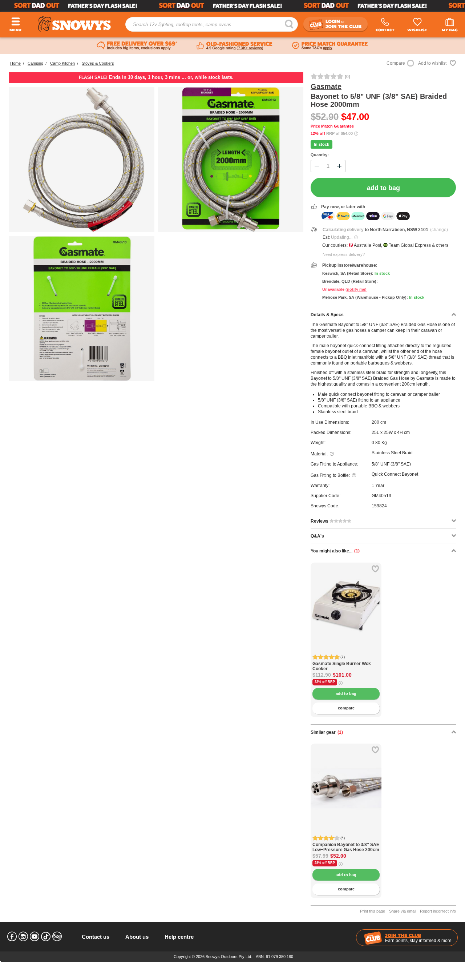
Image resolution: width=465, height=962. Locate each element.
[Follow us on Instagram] (23, 936)
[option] (346, 598)
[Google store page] (234, 45)
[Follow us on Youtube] (34, 936)
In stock (321, 144)
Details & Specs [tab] (327, 314)
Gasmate (326, 86)
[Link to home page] (74, 24)
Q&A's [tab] (317, 536)
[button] (321, 610)
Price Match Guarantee (332, 126)
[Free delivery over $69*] (137, 45)
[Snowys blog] (57, 936)
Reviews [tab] (320, 521)
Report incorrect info (438, 911)
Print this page (372, 911)
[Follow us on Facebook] (12, 936)
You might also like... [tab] (335, 551)
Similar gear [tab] (327, 732)
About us (137, 937)
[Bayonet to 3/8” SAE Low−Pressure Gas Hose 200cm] (346, 779)
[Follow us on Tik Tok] (45, 936)
